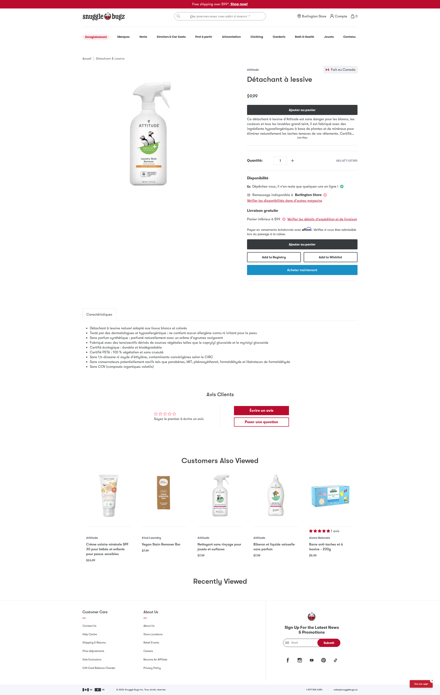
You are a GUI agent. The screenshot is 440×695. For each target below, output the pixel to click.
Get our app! (421, 684)
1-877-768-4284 (314, 689)
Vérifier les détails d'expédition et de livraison (322, 219)
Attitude (253, 69)
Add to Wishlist (330, 257)
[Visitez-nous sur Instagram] (299, 660)
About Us (148, 625)
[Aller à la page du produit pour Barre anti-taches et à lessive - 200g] (331, 495)
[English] (87, 689)
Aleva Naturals (319, 538)
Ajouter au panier (302, 110)
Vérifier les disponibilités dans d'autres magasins (284, 201)
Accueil (86, 58)
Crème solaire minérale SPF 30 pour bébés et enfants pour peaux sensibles (107, 549)
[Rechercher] (178, 16)
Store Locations (152, 634)
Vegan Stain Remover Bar (161, 544)
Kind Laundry (151, 538)
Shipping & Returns (94, 642)
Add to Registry (274, 257)
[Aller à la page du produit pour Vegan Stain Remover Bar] (164, 495)
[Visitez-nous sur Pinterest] (323, 660)
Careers (148, 651)
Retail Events (151, 642)
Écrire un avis (261, 411)
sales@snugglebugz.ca (346, 689)
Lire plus (302, 137)
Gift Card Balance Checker (98, 668)
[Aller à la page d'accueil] (103, 16)
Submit (329, 643)
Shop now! (239, 4)
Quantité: (255, 160)
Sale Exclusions (91, 659)
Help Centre (89, 634)
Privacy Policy (152, 668)
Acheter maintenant (302, 270)
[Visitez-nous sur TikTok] (335, 660)
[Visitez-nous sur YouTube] (311, 660)
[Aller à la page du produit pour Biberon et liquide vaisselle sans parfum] (275, 495)
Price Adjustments (93, 651)
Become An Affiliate (155, 659)
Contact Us (89, 625)
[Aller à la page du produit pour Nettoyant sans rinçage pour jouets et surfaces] (220, 495)
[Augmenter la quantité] (292, 160)
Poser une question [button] (261, 422)
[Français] (100, 689)
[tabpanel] (220, 347)
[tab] (99, 314)
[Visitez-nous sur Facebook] (288, 660)
